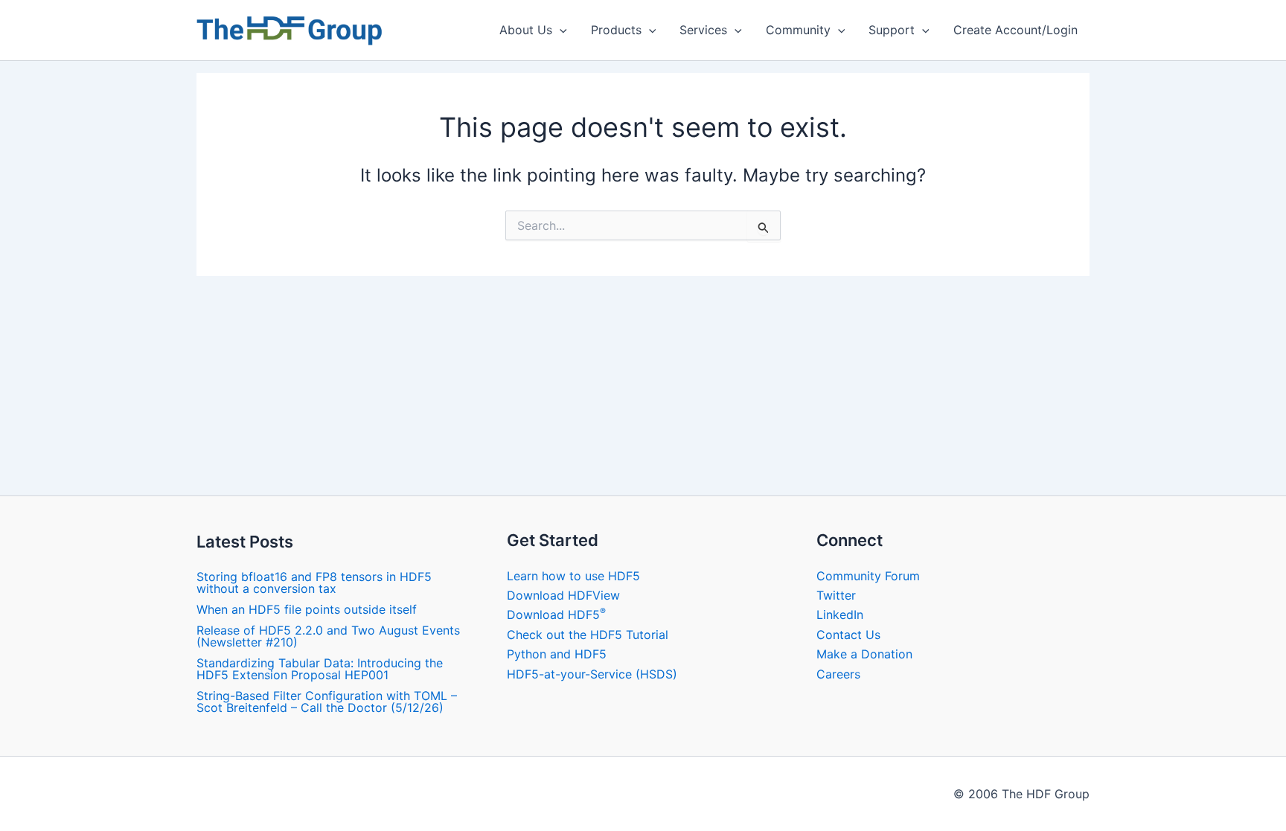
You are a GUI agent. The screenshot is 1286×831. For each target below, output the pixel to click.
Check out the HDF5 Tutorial (587, 634)
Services (703, 29)
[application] (559, 30)
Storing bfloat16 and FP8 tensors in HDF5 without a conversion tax (314, 582)
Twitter (836, 595)
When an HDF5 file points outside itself (306, 609)
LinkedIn (839, 614)
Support (891, 29)
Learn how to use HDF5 (573, 575)
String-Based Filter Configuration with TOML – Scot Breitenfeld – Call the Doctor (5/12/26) (326, 701)
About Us (525, 29)
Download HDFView (563, 595)
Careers (838, 674)
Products (616, 29)
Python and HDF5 (557, 653)
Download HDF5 (556, 614)
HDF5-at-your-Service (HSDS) (592, 674)
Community (798, 29)
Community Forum (868, 575)
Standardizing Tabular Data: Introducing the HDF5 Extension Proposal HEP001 (319, 668)
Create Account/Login (1015, 29)
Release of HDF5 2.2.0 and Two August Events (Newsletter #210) (328, 636)
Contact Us (848, 634)
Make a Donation (864, 653)
